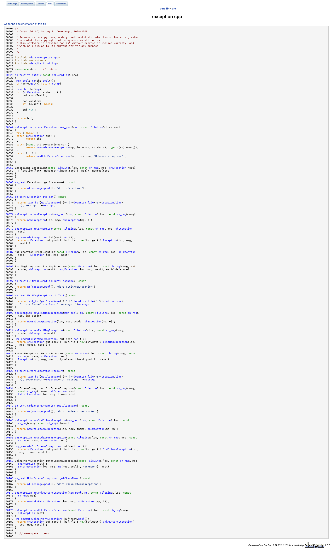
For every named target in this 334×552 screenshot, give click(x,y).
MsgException (69, 269)
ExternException (29, 394)
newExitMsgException (48, 312)
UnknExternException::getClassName (52, 478)
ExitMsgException (115, 341)
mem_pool (22, 80)
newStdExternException (53, 147)
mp (33, 80)
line (118, 202)
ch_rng (93, 167)
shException (60, 74)
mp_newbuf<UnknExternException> (39, 518)
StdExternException (117, 449)
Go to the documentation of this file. (25, 23)
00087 (9, 251)
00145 (9, 420)
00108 (9, 312)
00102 (9, 295)
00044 (9, 127)
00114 (9, 330)
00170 (9, 492)
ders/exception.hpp (44, 57)
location (80, 202)
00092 (9, 266)
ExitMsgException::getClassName (50, 280)
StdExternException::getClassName (52, 405)
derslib (164, 8)
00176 (9, 510)
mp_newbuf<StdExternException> (38, 446)
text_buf (22, 89)
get (32, 83)
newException (42, 214)
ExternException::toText (45, 370)
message (37, 188)
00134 (9, 388)
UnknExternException (117, 521)
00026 (9, 74)
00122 (9, 353)
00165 (9, 478)
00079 (9, 228)
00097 (9, 280)
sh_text (20, 74)
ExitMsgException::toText (45, 295)
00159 (9, 460)
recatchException (45, 127)
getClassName (50, 202)
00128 (9, 370)
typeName (52, 379)
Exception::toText (40, 196)
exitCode (49, 304)
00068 (9, 196)
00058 (9, 167)
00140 (9, 405)
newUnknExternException (54, 156)
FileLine (97, 127)
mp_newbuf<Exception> (31, 237)
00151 (9, 437)
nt (53, 83)
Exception (110, 240)
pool (46, 80)
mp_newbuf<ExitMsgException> (37, 339)
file (91, 202)
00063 (9, 182)
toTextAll (34, 74)
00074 (9, 214)
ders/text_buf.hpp (43, 63)
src (174, 8)
